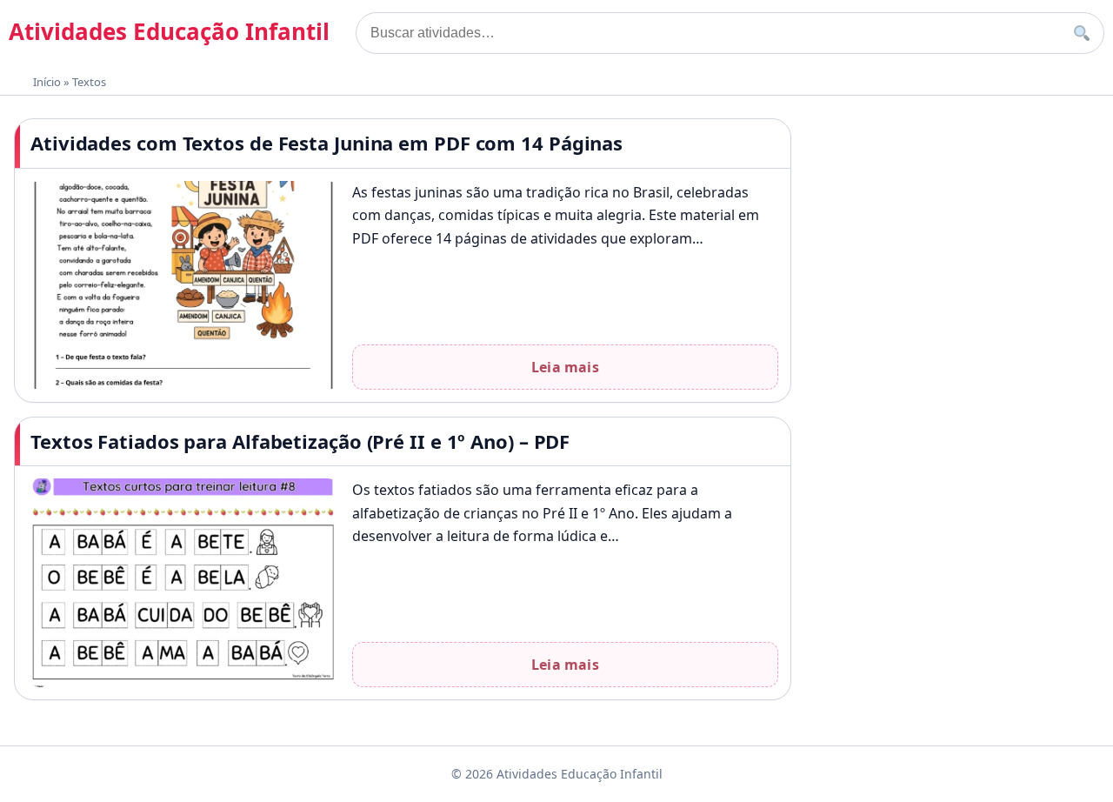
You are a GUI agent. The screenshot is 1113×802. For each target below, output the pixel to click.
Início (47, 82)
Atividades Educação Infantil (169, 31)
